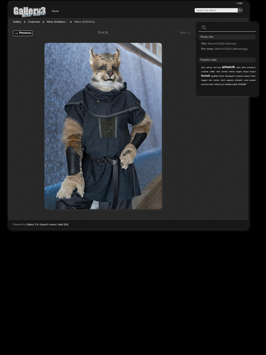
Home (55, 11)
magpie (204, 80)
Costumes (34, 21)
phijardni (238, 80)
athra (238, 67)
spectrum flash (207, 84)
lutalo (253, 76)
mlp (210, 80)
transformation (231, 84)
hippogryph (229, 76)
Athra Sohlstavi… (57, 21)
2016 (203, 67)
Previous (25, 32)
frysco (253, 71)
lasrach (247, 76)
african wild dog (214, 67)
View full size (204, 27)
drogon (246, 72)
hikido (221, 76)
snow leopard (250, 80)
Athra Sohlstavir (249, 67)
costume (204, 72)
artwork (228, 67)
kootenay (239, 76)
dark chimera (222, 72)
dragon (239, 72)
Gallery (17, 21)
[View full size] (103, 126)
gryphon (214, 76)
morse (216, 80)
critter (212, 71)
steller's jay (219, 84)
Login (240, 3)
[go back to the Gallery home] (29, 11)
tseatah (242, 84)
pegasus (230, 80)
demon (232, 72)
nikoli (223, 80)
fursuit (205, 75)
